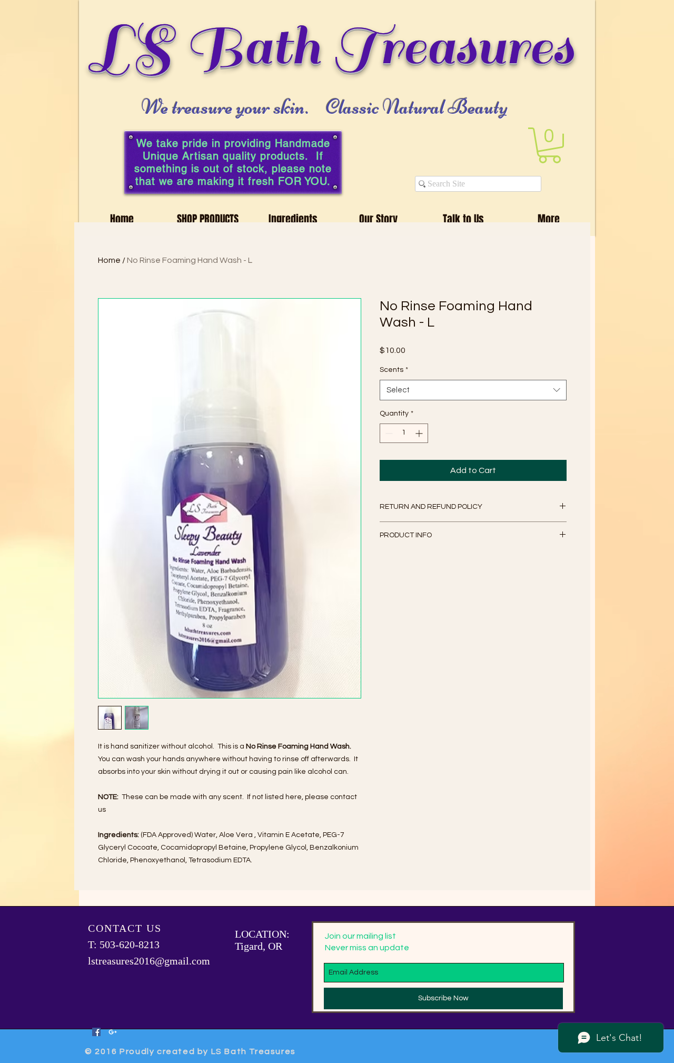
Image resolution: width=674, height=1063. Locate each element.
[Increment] (420, 433)
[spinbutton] (403, 433)
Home (109, 260)
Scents (394, 369)
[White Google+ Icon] (112, 1032)
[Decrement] (387, 433)
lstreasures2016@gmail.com (149, 961)
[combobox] (473, 390)
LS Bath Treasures (333, 47)
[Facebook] (96, 1032)
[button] (549, 145)
